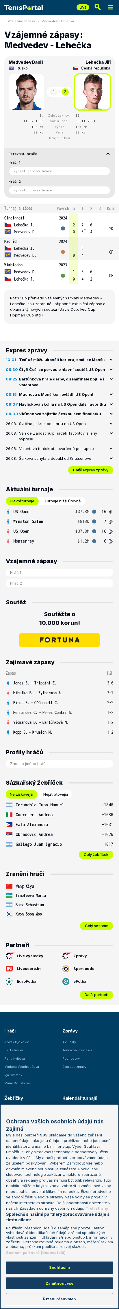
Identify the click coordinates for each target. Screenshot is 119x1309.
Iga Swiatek (13, 1075)
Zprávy (80, 955)
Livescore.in (29, 968)
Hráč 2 (15, 181)
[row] (59, 225)
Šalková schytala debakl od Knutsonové (55, 458)
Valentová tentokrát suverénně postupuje (56, 448)
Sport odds (83, 968)
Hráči (10, 1031)
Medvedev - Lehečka (57, 21)
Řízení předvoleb (59, 1299)
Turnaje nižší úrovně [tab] (62, 501)
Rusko (22, 68)
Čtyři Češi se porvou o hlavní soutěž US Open (62, 369)
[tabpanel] (59, 526)
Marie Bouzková (17, 1083)
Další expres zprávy (90, 470)
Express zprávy (74, 1067)
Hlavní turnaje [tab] (22, 501)
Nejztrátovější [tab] (55, 794)
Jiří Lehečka (13, 1050)
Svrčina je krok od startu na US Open (52, 423)
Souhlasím (59, 1267)
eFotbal (80, 981)
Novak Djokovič (16, 1042)
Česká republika (95, 68)
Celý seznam (96, 925)
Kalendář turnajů (79, 1098)
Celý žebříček (96, 854)
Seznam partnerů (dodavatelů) (36, 1252)
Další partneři (96, 994)
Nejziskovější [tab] (21, 794)
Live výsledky (30, 955)
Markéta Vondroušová (21, 1067)
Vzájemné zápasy (21, 21)
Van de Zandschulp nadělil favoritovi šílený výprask (58, 436)
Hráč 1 (15, 162)
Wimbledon (13, 264)
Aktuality (69, 1042)
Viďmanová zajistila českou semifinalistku (60, 413)
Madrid (10, 241)
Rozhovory (71, 1059)
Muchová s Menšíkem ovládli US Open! (56, 394)
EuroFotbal (27, 981)
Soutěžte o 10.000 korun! (59, 618)
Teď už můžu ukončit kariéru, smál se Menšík (62, 359)
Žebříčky (13, 1098)
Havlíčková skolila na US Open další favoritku (62, 404)
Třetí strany (96, 1208)
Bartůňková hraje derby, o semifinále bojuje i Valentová (61, 382)
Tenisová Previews (77, 1050)
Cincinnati (14, 217)
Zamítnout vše (60, 1283)
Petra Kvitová (14, 1059)
